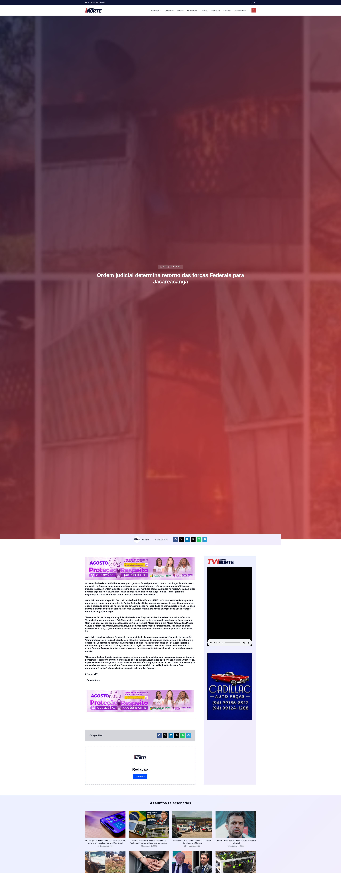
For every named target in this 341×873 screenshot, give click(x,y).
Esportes (215, 10)
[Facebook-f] (255, 2)
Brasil (180, 10)
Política (227, 10)
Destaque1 (167, 267)
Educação (192, 10)
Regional (169, 10)
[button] (253, 10)
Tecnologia (240, 10)
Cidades (155, 10)
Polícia (204, 10)
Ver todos (140, 777)
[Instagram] (251, 2)
